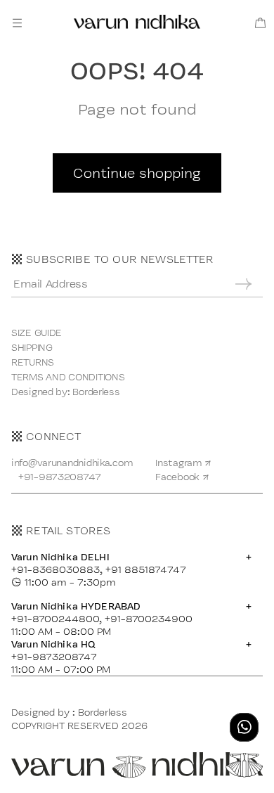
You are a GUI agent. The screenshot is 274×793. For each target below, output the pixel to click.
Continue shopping (137, 173)
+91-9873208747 (59, 476)
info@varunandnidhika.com (72, 462)
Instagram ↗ (183, 462)
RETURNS (32, 362)
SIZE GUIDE (36, 332)
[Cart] (260, 23)
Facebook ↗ (182, 476)
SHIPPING (32, 347)
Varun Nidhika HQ (131, 644)
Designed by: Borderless (65, 391)
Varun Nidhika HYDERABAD (131, 606)
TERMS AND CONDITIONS (67, 376)
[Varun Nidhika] (137, 22)
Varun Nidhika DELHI (131, 556)
